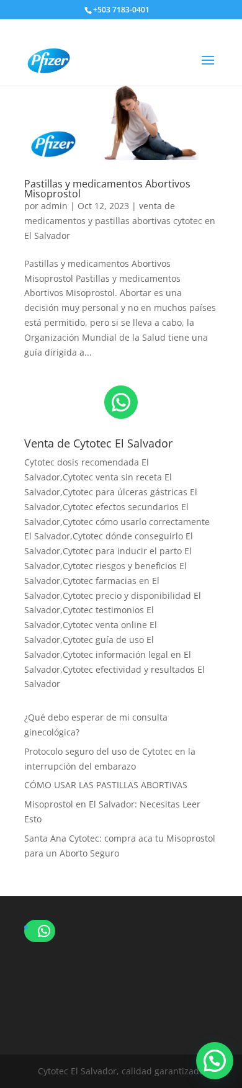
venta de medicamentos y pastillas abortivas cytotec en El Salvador (119, 220)
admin (54, 206)
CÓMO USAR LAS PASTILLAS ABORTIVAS (105, 785)
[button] (214, 1060)
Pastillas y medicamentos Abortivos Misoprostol (107, 188)
